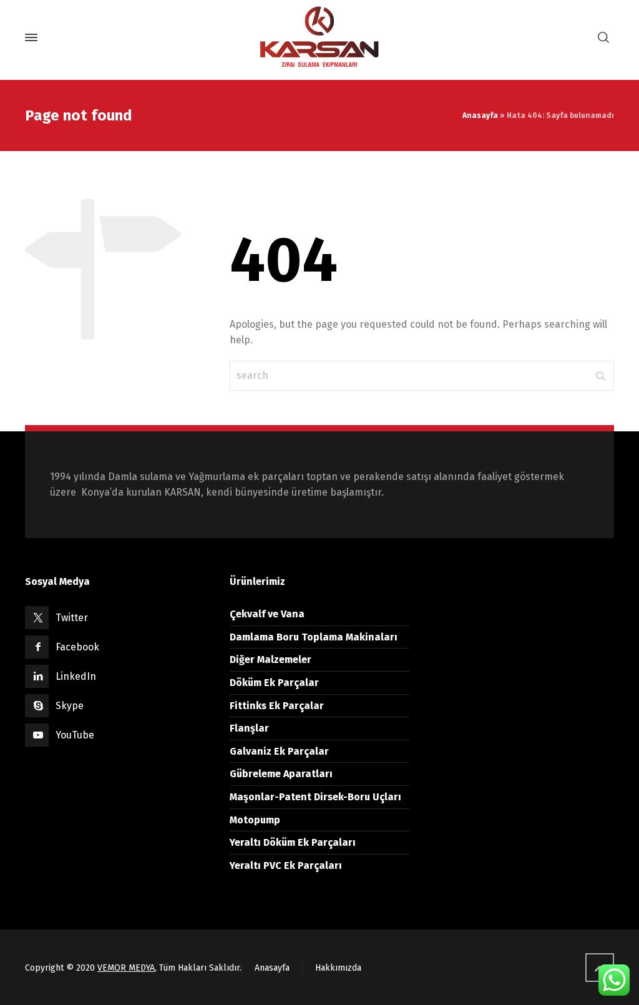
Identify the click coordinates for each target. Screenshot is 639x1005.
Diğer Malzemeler (270, 659)
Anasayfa (480, 115)
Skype (70, 706)
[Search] (603, 38)
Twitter (72, 618)
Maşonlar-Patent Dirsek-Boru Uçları (315, 797)
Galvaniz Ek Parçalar (279, 751)
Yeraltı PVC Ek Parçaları (286, 865)
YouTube (75, 735)
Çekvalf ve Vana (267, 614)
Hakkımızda (338, 968)
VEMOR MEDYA (126, 968)
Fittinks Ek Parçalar (277, 706)
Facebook (77, 647)
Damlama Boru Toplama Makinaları (314, 637)
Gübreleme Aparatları (281, 774)
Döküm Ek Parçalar (274, 683)
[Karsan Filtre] (319, 37)
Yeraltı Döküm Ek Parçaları (293, 842)
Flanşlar (249, 728)
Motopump (255, 820)
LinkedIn (76, 676)
